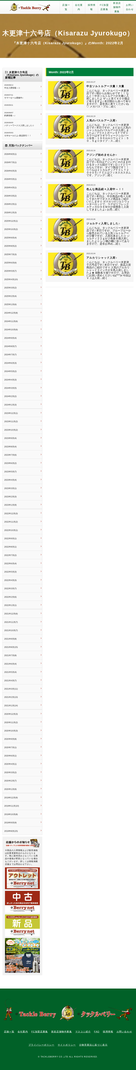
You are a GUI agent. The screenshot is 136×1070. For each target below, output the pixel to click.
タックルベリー (30, 7)
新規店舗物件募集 (117, 7)
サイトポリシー (67, 1045)
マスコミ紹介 (83, 1031)
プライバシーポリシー (41, 1045)
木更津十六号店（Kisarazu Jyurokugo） (68, 33)
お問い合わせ (130, 7)
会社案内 (79, 7)
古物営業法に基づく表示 (93, 1045)
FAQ (97, 1031)
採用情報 (92, 7)
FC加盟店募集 (104, 7)
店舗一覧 (66, 7)
